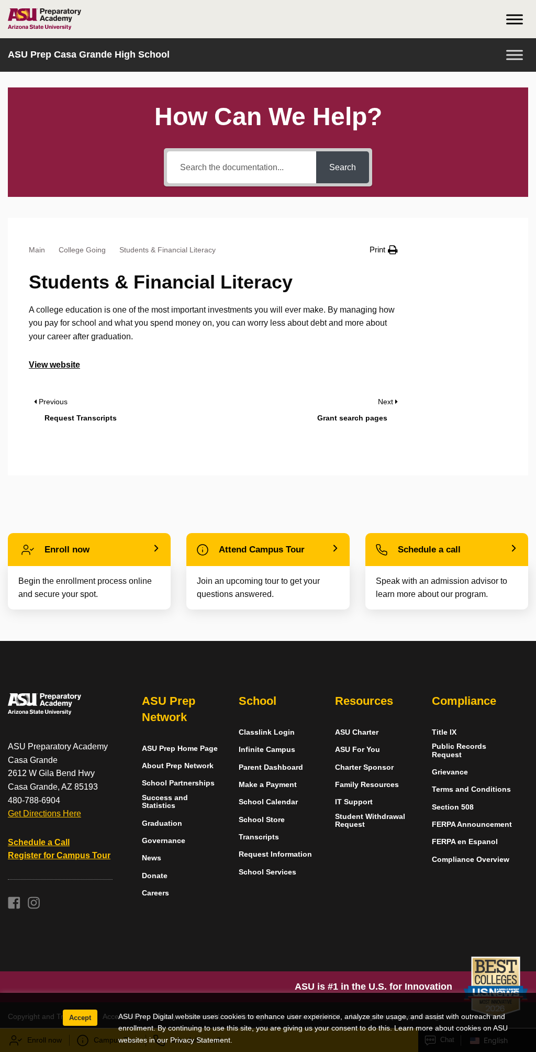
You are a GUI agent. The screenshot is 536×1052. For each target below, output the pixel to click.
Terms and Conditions (471, 789)
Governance (163, 841)
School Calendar (268, 802)
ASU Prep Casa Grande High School (89, 54)
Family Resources (367, 785)
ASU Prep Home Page (180, 748)
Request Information (275, 854)
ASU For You (357, 750)
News (151, 858)
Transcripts (259, 837)
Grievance (450, 772)
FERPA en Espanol (465, 842)
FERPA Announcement (472, 824)
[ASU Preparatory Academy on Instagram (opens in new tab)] (34, 906)
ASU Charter (356, 732)
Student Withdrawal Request (370, 820)
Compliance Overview (470, 859)
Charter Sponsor (364, 767)
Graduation (162, 823)
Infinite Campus (267, 750)
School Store (262, 820)
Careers (155, 893)
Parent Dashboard (271, 767)
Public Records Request (459, 750)
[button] (384, 250)
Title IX (444, 732)
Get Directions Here (44, 813)
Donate (155, 876)
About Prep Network (178, 766)
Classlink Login (267, 732)
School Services (267, 872)
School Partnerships (178, 783)
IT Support (354, 802)
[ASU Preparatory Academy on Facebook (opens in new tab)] (14, 906)
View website (54, 364)
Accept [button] (80, 1018)
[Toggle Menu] (514, 19)
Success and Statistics (165, 802)
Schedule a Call (39, 842)
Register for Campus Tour (59, 855)
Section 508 (453, 807)
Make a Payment (268, 785)
